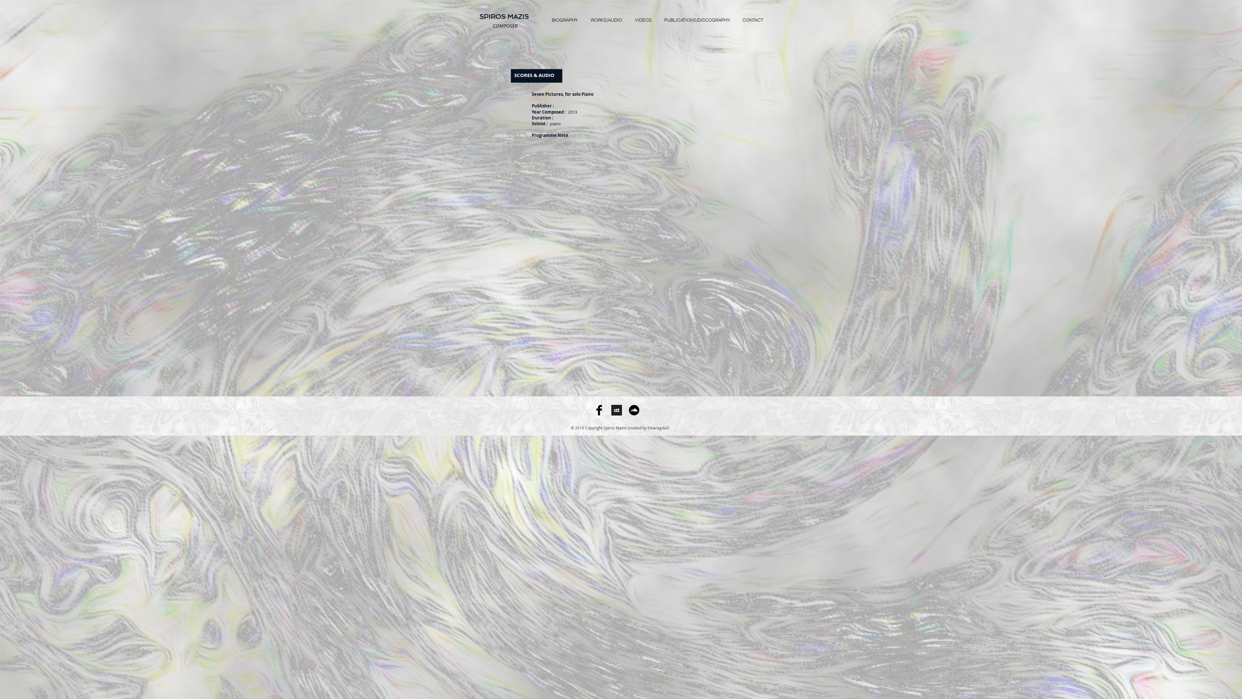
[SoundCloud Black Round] (634, 410)
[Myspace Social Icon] (616, 410)
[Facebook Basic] (599, 410)
